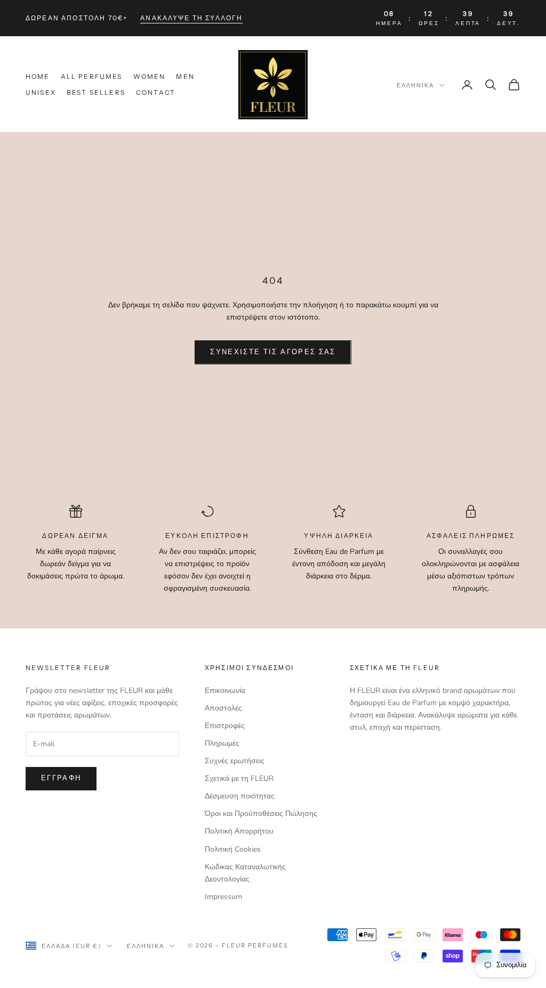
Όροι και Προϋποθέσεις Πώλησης (261, 814)
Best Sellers (96, 92)
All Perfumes (92, 76)
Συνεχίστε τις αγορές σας (272, 352)
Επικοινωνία (225, 690)
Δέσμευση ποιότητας (240, 796)
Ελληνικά (415, 85)
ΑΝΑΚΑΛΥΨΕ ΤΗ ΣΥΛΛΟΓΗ (191, 18)
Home (38, 76)
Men (185, 76)
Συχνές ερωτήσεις (234, 761)
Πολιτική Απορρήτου (239, 831)
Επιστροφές (225, 726)
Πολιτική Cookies (233, 849)
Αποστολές (223, 708)
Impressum (223, 897)
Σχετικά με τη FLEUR (239, 778)
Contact (155, 92)
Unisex (41, 92)
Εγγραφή (61, 778)
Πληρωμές (222, 743)
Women (149, 76)
